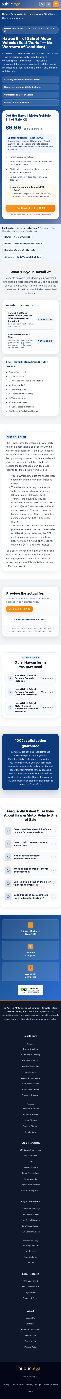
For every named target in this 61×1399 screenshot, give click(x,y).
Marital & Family (30, 1114)
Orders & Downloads (30, 1329)
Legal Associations (30, 1173)
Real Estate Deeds (30, 1084)
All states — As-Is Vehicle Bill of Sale (22, 257)
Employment (30, 1072)
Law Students (30, 1257)
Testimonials (30, 1335)
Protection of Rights (30, 1089)
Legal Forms (30, 1036)
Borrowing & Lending (30, 1055)
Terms (46, 1385)
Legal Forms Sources (30, 1185)
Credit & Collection (30, 1066)
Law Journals (30, 1251)
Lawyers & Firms (30, 1167)
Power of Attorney (30, 1126)
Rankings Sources (30, 1245)
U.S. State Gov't (30, 1281)
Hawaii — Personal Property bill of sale (23, 243)
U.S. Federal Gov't (30, 1286)
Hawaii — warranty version (17, 237)
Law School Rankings (30, 1208)
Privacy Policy (30, 1347)
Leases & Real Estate (30, 1078)
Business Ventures (30, 1060)
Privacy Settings (33, 1385)
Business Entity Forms (31, 1190)
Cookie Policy (18, 1385)
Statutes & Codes (30, 1298)
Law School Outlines (30, 1232)
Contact (54, 1385)
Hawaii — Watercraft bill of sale (19, 250)
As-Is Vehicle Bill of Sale (42, 14)
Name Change (30, 1120)
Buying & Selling (19, 14)
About (30, 1391)
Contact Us (30, 1324)
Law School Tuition (30, 1226)
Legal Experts (30, 1179)
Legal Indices (30, 1292)
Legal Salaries (30, 1156)
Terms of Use (30, 1341)
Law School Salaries (30, 1220)
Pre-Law (30, 1263)
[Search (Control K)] (42, 4)
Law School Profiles (30, 1214)
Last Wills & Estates (30, 1109)
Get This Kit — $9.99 (19, 609)
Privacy (6, 1385)
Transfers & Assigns (30, 1095)
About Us (30, 1318)
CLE (30, 1161)
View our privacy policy (46, 1019)
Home (5, 14)
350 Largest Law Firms (30, 1150)
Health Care (30, 1132)
